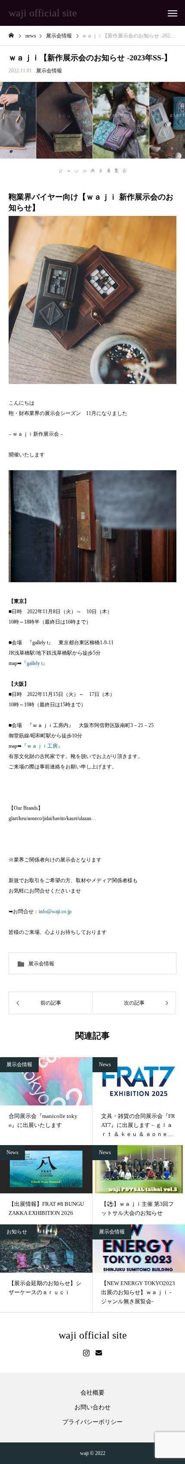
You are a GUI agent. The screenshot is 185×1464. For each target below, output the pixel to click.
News (105, 1064)
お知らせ (16, 1232)
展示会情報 (49, 71)
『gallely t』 (35, 663)
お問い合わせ (92, 1408)
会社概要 (92, 1393)
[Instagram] (86, 1353)
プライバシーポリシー (92, 1422)
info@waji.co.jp (55, 911)
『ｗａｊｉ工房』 (42, 746)
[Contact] (99, 1353)
